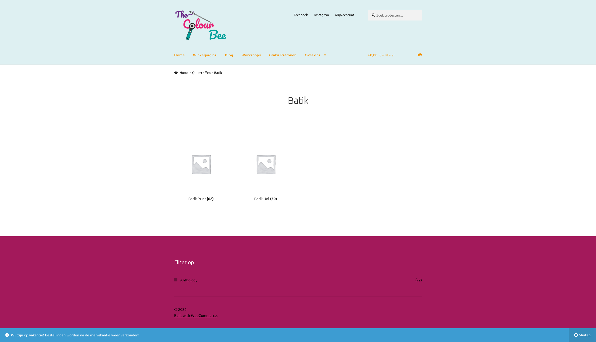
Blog (229, 54)
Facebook (301, 15)
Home (179, 54)
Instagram (321, 15)
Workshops (251, 54)
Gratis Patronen (282, 54)
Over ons (312, 54)
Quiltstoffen (201, 72)
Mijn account (344, 15)
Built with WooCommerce (195, 315)
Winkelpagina (205, 54)
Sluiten (585, 334)
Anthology (188, 279)
